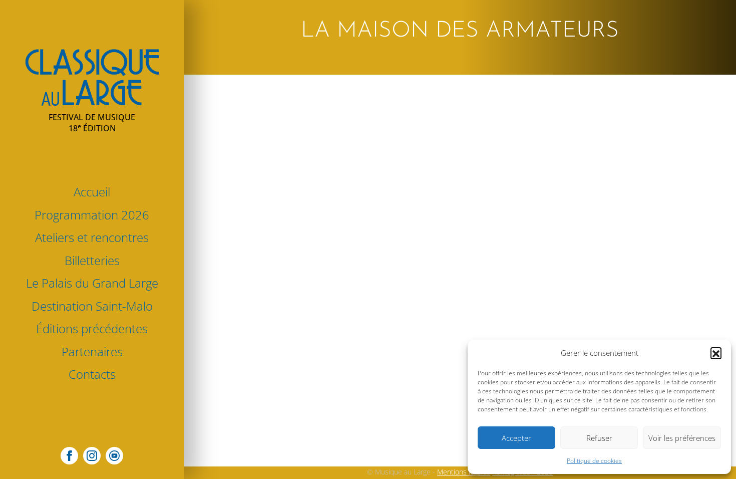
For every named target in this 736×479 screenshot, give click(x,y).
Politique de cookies (594, 460)
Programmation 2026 (92, 214)
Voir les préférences (681, 438)
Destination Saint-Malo (92, 306)
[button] (716, 353)
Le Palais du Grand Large (92, 283)
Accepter (516, 438)
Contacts (92, 374)
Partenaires (92, 351)
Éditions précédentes (92, 328)
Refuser (599, 438)
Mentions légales (463, 471)
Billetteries (92, 260)
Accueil (92, 191)
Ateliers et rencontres (92, 237)
